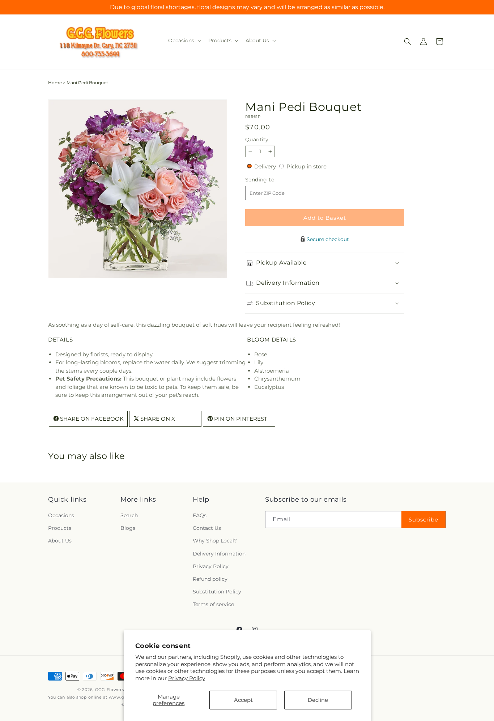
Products (59, 528)
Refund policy (210, 579)
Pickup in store (306, 166)
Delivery (265, 166)
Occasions (61, 515)
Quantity (256, 139)
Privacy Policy (186, 678)
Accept (243, 699)
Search (129, 515)
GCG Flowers (109, 689)
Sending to (270, 180)
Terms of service (213, 604)
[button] (184, 40)
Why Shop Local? (215, 541)
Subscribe (423, 519)
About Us (60, 541)
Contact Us (207, 528)
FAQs (199, 515)
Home (55, 82)
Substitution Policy (217, 592)
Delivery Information (219, 553)
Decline (318, 699)
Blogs (127, 528)
